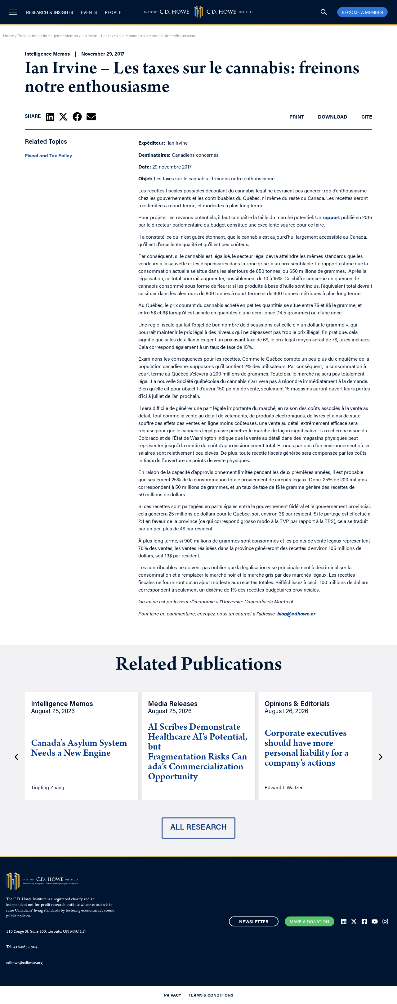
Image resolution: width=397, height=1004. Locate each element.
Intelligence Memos (60, 36)
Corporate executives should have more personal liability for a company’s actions (307, 749)
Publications (28, 36)
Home (8, 36)
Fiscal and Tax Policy (48, 155)
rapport (331, 217)
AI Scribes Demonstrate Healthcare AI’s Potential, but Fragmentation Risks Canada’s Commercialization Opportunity (197, 752)
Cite (366, 116)
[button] (50, 116)
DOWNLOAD (332, 116)
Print (296, 116)
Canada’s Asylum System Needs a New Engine (79, 749)
